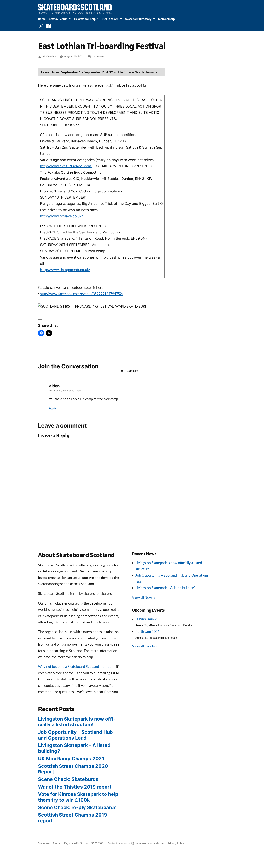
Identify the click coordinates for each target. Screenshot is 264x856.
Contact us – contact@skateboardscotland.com (136, 843)
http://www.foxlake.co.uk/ (61, 216)
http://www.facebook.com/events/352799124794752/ (81, 294)
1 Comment (99, 56)
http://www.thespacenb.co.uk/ (65, 270)
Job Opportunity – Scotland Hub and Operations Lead (75, 735)
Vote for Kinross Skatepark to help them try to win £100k (78, 797)
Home (42, 19)
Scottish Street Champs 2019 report (72, 818)
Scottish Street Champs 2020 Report (73, 769)
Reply (52, 408)
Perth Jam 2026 (147, 632)
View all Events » (144, 646)
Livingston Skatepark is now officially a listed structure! (77, 722)
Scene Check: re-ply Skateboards (77, 807)
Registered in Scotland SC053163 (83, 843)
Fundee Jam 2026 (148, 619)
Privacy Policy (176, 843)
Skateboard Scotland (50, 843)
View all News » (144, 597)
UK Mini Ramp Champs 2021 (71, 758)
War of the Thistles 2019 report (75, 787)
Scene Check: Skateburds (68, 779)
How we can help (85, 19)
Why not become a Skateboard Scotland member (75, 667)
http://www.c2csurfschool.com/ (66, 166)
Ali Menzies (49, 56)
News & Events (58, 19)
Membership (166, 19)
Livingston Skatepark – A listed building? (165, 588)
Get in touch (110, 19)
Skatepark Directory (138, 19)
